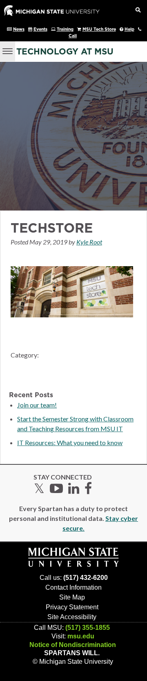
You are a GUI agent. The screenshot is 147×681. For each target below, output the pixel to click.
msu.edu (80, 636)
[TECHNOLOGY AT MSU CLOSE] (7, 51)
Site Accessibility (71, 616)
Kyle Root (89, 242)
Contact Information (73, 587)
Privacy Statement (72, 607)
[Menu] (7, 50)
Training (65, 29)
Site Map (72, 597)
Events (40, 29)
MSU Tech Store (99, 29)
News (18, 29)
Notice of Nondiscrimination (72, 644)
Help (129, 29)
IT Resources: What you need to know (69, 442)
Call (73, 36)
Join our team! (37, 405)
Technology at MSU (65, 52)
